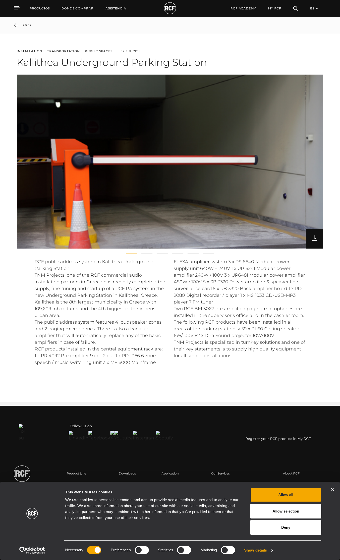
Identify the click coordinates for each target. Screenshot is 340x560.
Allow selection (286, 511)
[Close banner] (332, 489)
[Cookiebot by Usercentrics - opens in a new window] (32, 550)
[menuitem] (78, 8)
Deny (285, 527)
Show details (255, 550)
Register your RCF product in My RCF (278, 438)
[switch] (142, 550)
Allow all (285, 495)
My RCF (274, 8)
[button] (131, 254)
